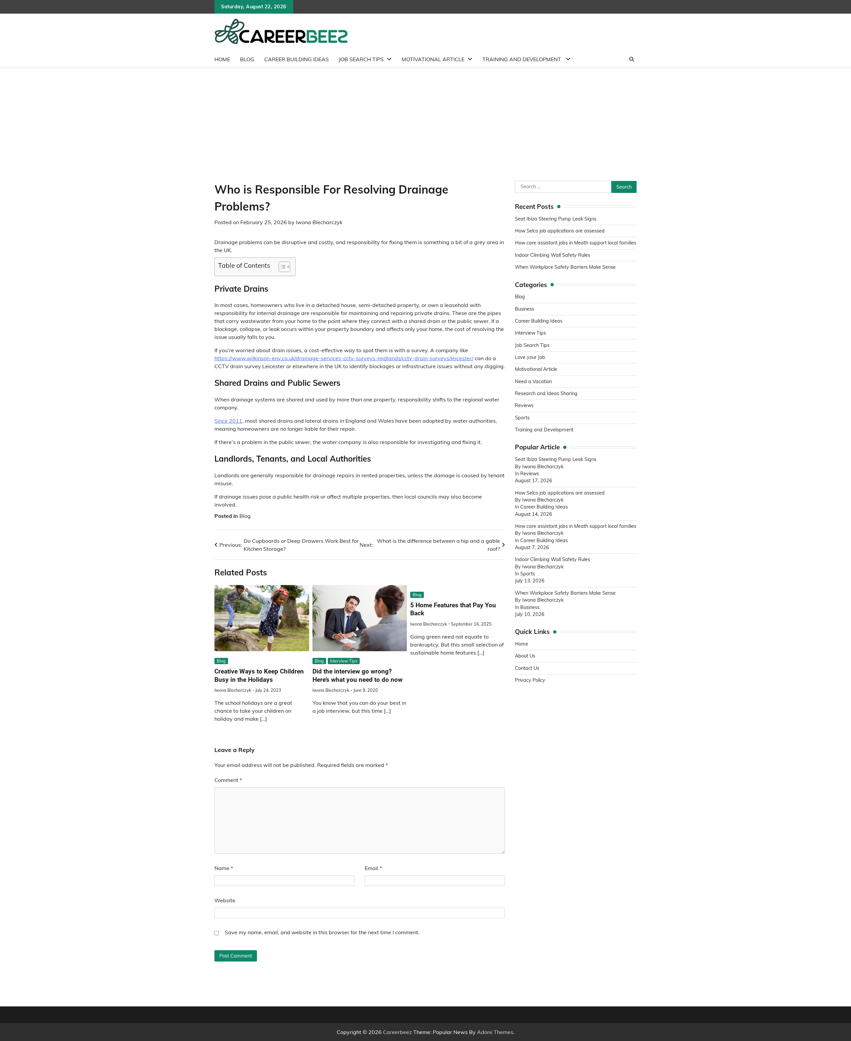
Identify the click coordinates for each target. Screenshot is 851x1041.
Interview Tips (343, 661)
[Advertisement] (425, 117)
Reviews (524, 405)
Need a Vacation (533, 381)
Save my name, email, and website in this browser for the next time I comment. (322, 932)
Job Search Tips (361, 59)
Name (223, 868)
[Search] (632, 59)
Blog (247, 59)
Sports (522, 418)
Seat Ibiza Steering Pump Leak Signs (555, 219)
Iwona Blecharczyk (319, 222)
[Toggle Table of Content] (281, 266)
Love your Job (530, 357)
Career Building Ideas (296, 59)
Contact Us (527, 668)
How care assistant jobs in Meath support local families (575, 243)
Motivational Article (433, 59)
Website (224, 900)
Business (524, 309)
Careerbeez (397, 1032)
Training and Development (522, 59)
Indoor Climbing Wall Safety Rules (552, 255)
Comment (228, 780)
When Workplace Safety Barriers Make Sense (565, 267)
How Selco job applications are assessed (560, 231)
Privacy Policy (530, 680)
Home (222, 59)
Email (373, 868)
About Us (525, 656)
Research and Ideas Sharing (547, 393)
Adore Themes (495, 1032)
